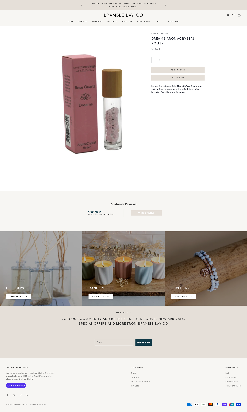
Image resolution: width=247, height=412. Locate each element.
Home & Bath (144, 21)
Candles (82, 21)
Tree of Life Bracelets (140, 381)
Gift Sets (112, 21)
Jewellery (127, 21)
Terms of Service (233, 386)
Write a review (146, 212)
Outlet (159, 21)
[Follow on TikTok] (21, 395)
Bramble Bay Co (159, 34)
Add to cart (178, 70)
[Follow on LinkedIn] (27, 395)
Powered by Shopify (37, 404)
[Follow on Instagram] (14, 395)
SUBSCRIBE (143, 342)
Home (70, 21)
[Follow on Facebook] (7, 395)
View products (18, 296)
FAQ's (228, 373)
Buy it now (178, 78)
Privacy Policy (232, 377)
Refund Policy (232, 381)
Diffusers (97, 21)
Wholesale (173, 21)
